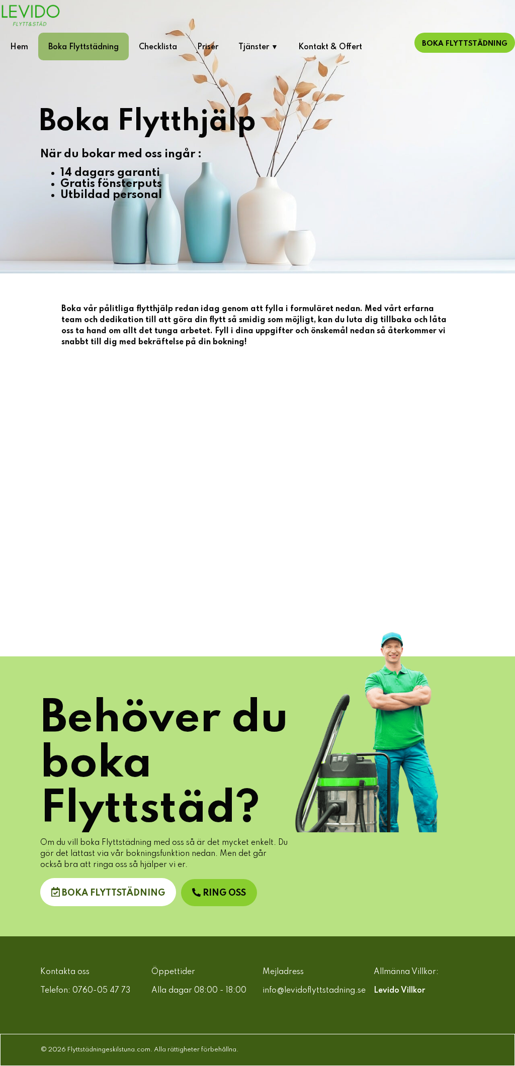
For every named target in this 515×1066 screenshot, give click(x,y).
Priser (207, 47)
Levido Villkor (399, 991)
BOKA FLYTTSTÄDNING (112, 893)
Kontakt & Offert (330, 47)
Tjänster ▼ (258, 47)
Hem (19, 47)
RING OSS (223, 893)
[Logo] (75, 15)
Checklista (158, 47)
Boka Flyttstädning (83, 47)
